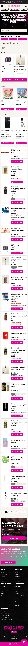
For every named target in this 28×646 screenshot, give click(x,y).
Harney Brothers (15, 166)
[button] (11, 2)
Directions (17, 576)
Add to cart (8, 109)
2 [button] (8, 511)
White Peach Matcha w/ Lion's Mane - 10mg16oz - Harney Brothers (18, 350)
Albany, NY (17, 591)
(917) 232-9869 (5, 613)
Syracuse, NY (18, 593)
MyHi (12, 293)
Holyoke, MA (18, 586)
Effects (3, 576)
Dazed (12, 244)
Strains (3, 579)
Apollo (12, 149)
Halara (2, 100)
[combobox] (12, 30)
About (16, 572)
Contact (17, 574)
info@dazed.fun (5, 615)
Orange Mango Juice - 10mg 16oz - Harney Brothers (17, 169)
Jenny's (13, 474)
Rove (2, 129)
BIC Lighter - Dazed (16, 246)
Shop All (3, 572)
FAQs (2, 589)
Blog (2, 591)
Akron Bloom (14, 227)
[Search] (25, 30)
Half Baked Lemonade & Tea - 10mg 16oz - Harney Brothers (19, 423)
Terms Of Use (14, 638)
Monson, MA (18, 589)
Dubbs (12, 331)
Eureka (12, 206)
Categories (4, 574)
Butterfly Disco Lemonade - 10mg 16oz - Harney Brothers (18, 189)
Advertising (18, 581)
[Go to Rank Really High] (14, 644)
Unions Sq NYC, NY (19, 595)
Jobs (2, 593)
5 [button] (16, 511)
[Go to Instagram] (15, 632)
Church (12, 403)
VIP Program (4, 586)
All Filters (6, 43)
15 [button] (22, 511)
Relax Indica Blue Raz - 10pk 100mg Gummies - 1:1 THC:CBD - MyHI (19, 296)
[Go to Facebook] (12, 632)
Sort (12, 41)
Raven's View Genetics (16, 257)
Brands (3, 581)
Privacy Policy (24, 636)
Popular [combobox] (13, 43)
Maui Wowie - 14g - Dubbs (18, 333)
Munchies (13, 439)
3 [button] (11, 511)
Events (16, 579)
